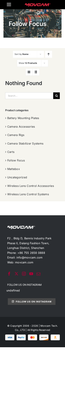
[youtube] (31, 274)
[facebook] (9, 274)
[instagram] (24, 274)
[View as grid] (29, 72)
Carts (10, 152)
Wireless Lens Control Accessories (30, 186)
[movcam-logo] (38, 4)
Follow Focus (16, 160)
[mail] (38, 274)
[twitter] (16, 274)
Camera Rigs (15, 135)
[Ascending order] (48, 54)
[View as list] (36, 72)
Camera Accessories (21, 126)
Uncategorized (17, 177)
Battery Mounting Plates (23, 118)
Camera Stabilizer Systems (25, 143)
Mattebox (13, 169)
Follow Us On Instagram (33, 301)
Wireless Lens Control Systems (28, 194)
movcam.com (24, 262)
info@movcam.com (29, 257)
